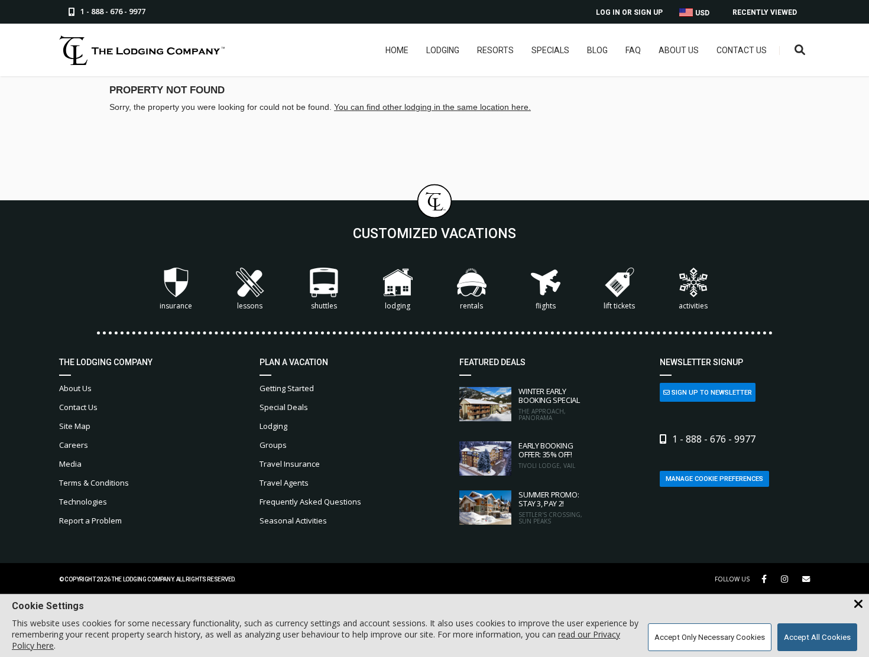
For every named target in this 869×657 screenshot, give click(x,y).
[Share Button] (806, 579)
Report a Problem (90, 520)
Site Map (74, 426)
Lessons (249, 306)
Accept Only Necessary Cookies (709, 637)
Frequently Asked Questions (310, 501)
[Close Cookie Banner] (858, 604)
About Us (679, 50)
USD (701, 13)
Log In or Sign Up (629, 12)
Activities (693, 306)
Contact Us (741, 50)
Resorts (495, 50)
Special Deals (284, 407)
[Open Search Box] (800, 50)
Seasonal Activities (293, 520)
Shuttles (324, 306)
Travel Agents (284, 482)
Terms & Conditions (94, 482)
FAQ (633, 50)
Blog (597, 50)
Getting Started (287, 388)
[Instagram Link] (784, 579)
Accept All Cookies (817, 637)
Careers (73, 445)
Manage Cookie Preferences (714, 479)
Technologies (83, 501)
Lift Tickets (619, 306)
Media (70, 463)
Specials (550, 50)
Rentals (471, 306)
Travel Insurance (290, 463)
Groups (273, 445)
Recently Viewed (764, 12)
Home (396, 50)
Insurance (176, 306)
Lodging (442, 50)
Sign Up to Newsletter (711, 392)
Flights (546, 306)
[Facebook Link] (764, 579)
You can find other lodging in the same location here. (432, 107)
